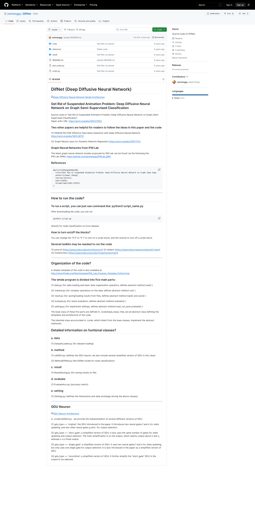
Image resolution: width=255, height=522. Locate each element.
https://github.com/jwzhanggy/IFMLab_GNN (89, 156)
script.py (56, 71)
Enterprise (79, 4)
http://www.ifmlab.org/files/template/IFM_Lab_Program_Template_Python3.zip (90, 273)
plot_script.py (58, 65)
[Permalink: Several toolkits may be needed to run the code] (49, 244)
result (54, 54)
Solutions (30, 4)
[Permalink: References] (49, 163)
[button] (159, 170)
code (54, 44)
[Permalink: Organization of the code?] (49, 263)
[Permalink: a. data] (49, 338)
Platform (16, 4)
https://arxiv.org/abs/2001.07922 (85, 121)
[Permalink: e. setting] (49, 391)
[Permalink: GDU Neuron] (49, 406)
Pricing (93, 4)
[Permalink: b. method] (49, 350)
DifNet (27, 13)
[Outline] (163, 79)
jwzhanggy (14, 13)
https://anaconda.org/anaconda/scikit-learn (137, 249)
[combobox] (134, 30)
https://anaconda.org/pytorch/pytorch (83, 249)
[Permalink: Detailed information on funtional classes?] (49, 330)
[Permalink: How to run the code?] (49, 198)
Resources (45, 4)
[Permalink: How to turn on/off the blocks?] (49, 232)
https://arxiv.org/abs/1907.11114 (124, 141)
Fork (230, 14)
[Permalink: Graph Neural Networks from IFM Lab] (49, 148)
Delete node (102, 49)
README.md (57, 60)
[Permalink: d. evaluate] (49, 379)
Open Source (62, 4)
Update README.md (72, 37)
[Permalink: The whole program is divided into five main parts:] (49, 280)
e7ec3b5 (136, 37)
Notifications (215, 14)
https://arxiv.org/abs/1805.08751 (67, 136)
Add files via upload (105, 44)
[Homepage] (6, 5)
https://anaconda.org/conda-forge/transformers (93, 252)
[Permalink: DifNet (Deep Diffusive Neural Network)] (49, 89)
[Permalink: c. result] (49, 367)
